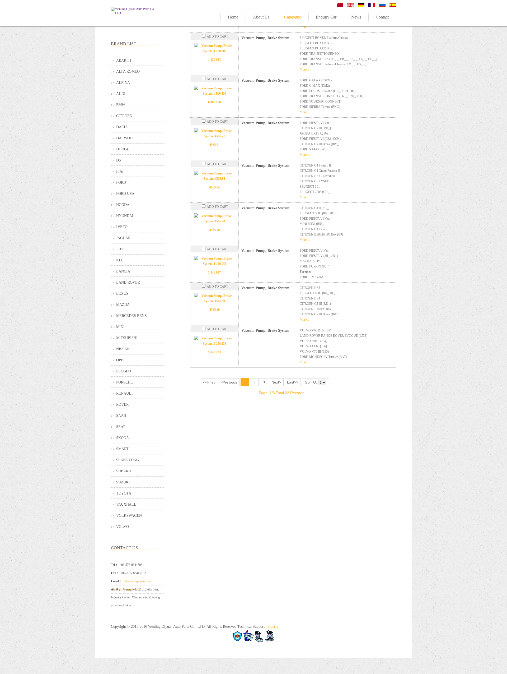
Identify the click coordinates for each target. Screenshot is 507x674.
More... (304, 69)
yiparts (273, 627)
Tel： (114, 565)
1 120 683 (214, 60)
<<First (209, 382)
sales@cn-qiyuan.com (137, 581)
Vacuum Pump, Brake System (265, 38)
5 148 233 (214, 352)
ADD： (116, 589)
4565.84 (214, 187)
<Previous (228, 382)
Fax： (115, 573)
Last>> (292, 382)
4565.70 (214, 230)
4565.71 (214, 145)
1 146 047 (214, 272)
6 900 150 (214, 102)
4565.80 (214, 310)
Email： (116, 581)
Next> (276, 382)
